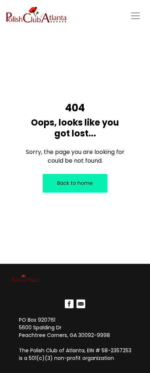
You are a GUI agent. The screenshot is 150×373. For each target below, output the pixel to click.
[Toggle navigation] (135, 14)
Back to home (75, 183)
